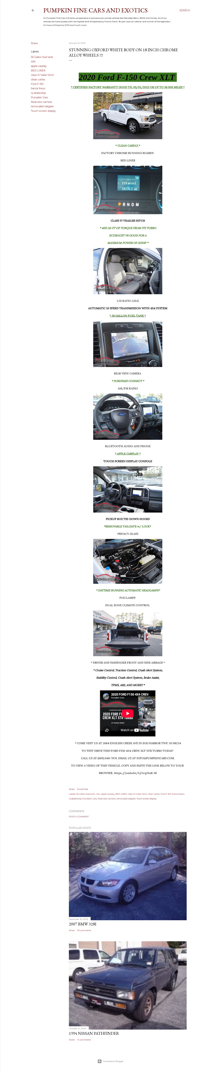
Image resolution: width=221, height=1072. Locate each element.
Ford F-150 (37, 84)
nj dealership (38, 93)
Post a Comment (79, 816)
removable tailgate (42, 106)
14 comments (84, 1039)
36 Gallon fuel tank (42, 57)
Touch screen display (43, 110)
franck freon (38, 88)
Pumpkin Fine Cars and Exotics (95, 10)
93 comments (84, 930)
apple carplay (39, 66)
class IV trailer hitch (42, 75)
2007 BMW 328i (82, 924)
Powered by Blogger (113, 1061)
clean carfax (38, 79)
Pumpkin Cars (39, 97)
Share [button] (34, 43)
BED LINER (38, 70)
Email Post (82, 789)
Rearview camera (41, 101)
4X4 (33, 61)
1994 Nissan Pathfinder (94, 1033)
